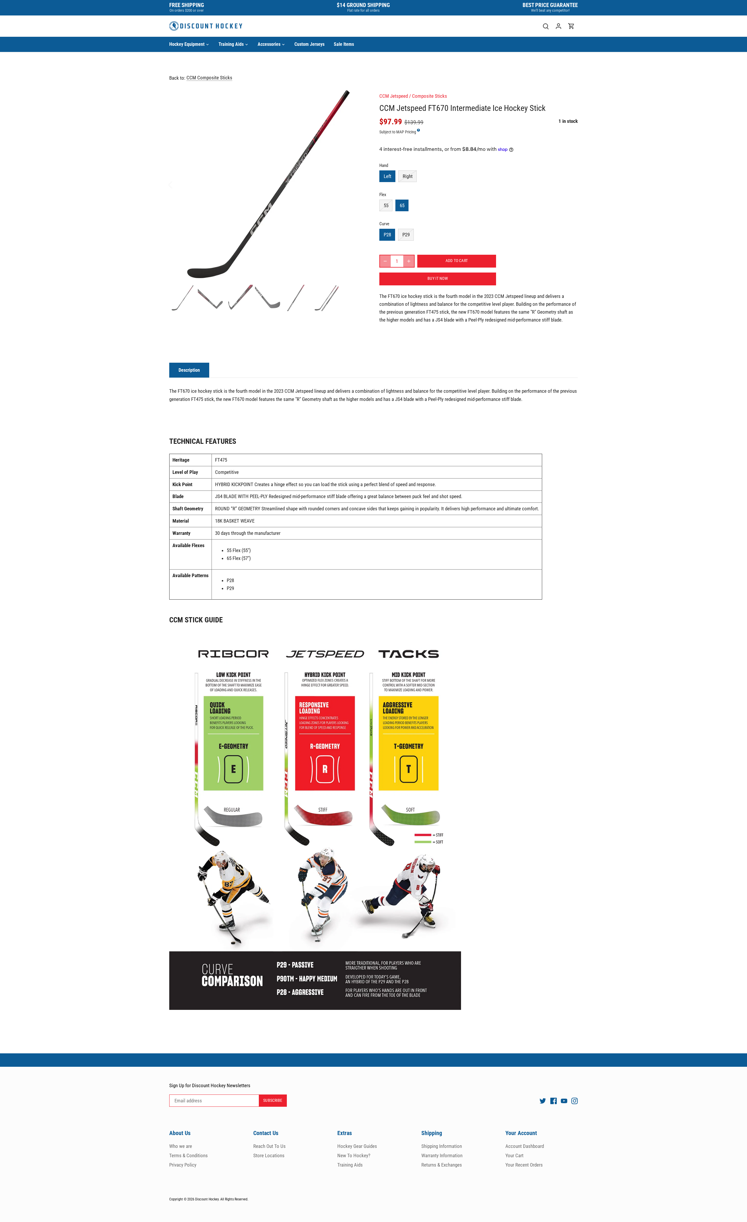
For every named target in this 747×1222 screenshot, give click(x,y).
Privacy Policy (182, 1165)
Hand (383, 165)
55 (386, 205)
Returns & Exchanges (441, 1165)
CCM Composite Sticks (209, 78)
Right (408, 176)
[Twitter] (543, 1100)
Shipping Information (441, 1146)
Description (189, 370)
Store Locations (269, 1155)
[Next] (356, 184)
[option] (267, 184)
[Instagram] (574, 1100)
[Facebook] (553, 1100)
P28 (387, 235)
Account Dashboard (524, 1146)
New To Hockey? (353, 1155)
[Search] (545, 26)
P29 (406, 235)
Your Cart (514, 1155)
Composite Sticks (429, 96)
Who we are (180, 1146)
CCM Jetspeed (393, 96)
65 (402, 205)
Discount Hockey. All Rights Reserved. (221, 1199)
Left (387, 176)
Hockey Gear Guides (357, 1146)
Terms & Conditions (188, 1155)
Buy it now (437, 278)
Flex (382, 194)
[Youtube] (564, 1100)
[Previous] (178, 184)
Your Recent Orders (524, 1165)
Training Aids (350, 1165)
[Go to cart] (571, 26)
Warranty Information (441, 1155)
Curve (384, 223)
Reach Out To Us (269, 1146)
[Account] (558, 26)
